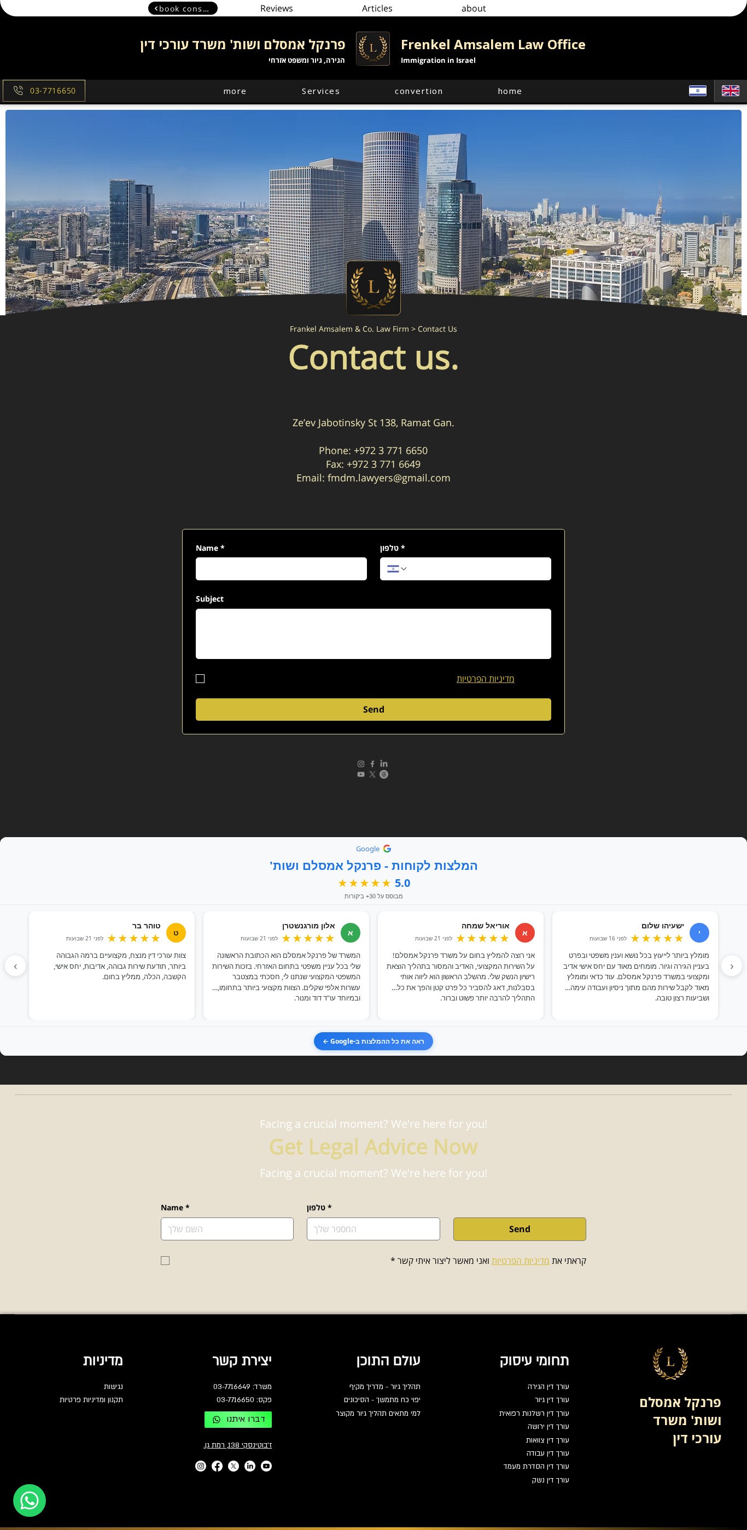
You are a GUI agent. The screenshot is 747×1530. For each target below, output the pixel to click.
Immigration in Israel (438, 60)
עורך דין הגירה (548, 1387)
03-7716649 (231, 1387)
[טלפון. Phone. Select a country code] (397, 568)
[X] (372, 774)
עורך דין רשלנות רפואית (534, 1414)
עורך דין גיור (552, 1400)
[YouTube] (361, 774)
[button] (235, 91)
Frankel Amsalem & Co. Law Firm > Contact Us (373, 328)
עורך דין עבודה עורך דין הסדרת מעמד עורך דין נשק (536, 1467)
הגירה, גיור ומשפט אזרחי (307, 60)
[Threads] (384, 774)
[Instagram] (361, 764)
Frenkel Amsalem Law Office (493, 44)
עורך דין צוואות (547, 1440)
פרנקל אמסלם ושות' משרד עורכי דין (243, 44)
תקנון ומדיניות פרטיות (91, 1400)
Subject (210, 598)
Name (210, 548)
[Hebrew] (697, 91)
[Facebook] (372, 764)
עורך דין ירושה (548, 1427)
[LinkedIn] (384, 764)
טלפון (392, 548)
